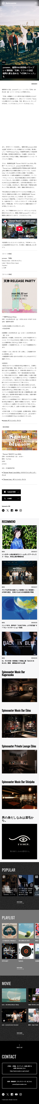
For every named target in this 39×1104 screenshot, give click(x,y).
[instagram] (20, 511)
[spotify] (3, 511)
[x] (7, 511)
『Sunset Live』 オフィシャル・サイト (14, 479)
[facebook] (11, 511)
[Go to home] (9, 3)
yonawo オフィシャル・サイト (12, 420)
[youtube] (16, 511)
